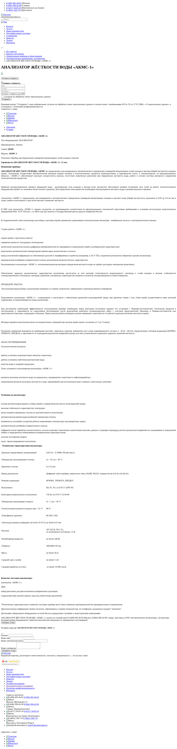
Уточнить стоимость (10, 78)
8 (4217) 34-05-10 (13, 8)
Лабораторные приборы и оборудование (24, 56)
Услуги (9, 29)
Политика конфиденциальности (20, 688)
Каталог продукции (15, 54)
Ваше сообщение (8, 648)
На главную (11, 51)
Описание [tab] (10, 127)
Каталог (9, 26)
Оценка (4, 635)
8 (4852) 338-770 (13, 10)
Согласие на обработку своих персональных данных (27, 97)
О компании (11, 36)
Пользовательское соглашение (19, 686)
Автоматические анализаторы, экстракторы (25, 58)
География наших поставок (18, 33)
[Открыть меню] (2, 47)
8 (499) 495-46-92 (13, 3)
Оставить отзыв (8, 623)
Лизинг (9, 40)
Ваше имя (5, 638)
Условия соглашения (15, 683)
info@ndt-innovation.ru (37, 725)
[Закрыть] (2, 81)
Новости (10, 38)
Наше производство (15, 31)
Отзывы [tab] (9, 129)
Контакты (10, 43)
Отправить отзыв (8, 651)
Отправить (6, 99)
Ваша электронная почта (12, 641)
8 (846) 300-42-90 (13, 5)
